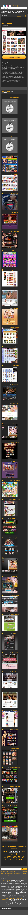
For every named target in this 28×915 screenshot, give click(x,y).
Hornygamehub (14, 193)
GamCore (15, 710)
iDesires (15, 557)
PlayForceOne (15, 729)
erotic (6, 875)
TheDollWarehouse (15, 518)
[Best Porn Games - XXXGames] (14, 63)
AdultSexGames (15, 365)
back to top (23, 91)
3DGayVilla (15, 384)
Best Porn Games (6, 91)
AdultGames (14, 155)
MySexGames (15, 270)
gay (11, 871)
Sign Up (15, 6)
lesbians (11, 875)
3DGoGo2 (14, 576)
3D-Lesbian (15, 652)
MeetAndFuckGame (15, 480)
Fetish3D (15, 633)
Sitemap (4, 899)
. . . (14, 875)
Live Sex (19, 16)
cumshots (7, 873)
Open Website (14, 57)
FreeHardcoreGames (15, 786)
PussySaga (15, 825)
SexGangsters (14, 212)
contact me (16, 897)
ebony (2, 873)
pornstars (24, 871)
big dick (3, 875)
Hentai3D (14, 691)
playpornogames (14, 97)
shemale (3, 871)
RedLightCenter (14, 231)
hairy (21, 873)
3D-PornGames (15, 614)
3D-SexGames (15, 595)
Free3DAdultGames (15, 767)
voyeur (12, 873)
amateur (19, 871)
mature (8, 871)
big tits (14, 871)
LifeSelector (15, 423)
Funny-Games (15, 327)
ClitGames (14, 250)
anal (15, 873)
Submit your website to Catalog (14, 898)
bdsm (24, 873)
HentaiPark (15, 308)
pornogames (14, 136)
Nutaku (15, 174)
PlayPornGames (15, 748)
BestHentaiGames (15, 499)
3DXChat (15, 461)
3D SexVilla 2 (15, 289)
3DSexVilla (15, 672)
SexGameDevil (15, 442)
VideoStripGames (15, 538)
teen (18, 873)
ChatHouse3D (15, 404)
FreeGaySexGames (15, 806)
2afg (15, 346)
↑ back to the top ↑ (6, 908)
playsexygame (14, 117)
